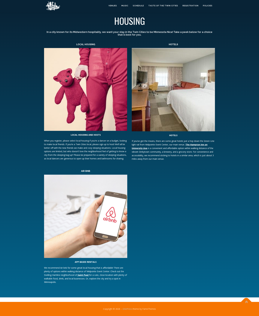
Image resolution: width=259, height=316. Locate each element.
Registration (190, 6)
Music (124, 6)
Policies (207, 6)
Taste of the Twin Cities (163, 6)
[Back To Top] (246, 302)
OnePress (127, 308)
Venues (113, 6)
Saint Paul (83, 275)
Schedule (138, 6)
